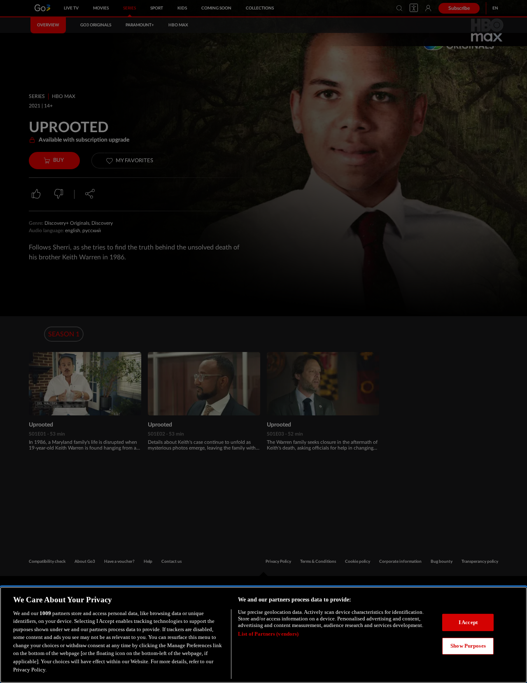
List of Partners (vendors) (268, 634)
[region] (263, 635)
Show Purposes (468, 646)
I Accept (468, 622)
